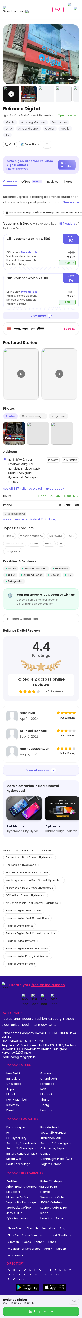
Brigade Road (49, 1127)
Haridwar (46, 1110)
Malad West (14, 1159)
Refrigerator (13, 551)
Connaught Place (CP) (56, 1159)
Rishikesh (12, 1105)
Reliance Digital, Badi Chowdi (24, 910)
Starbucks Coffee (18, 1208)
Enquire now (43, 1311)
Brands (51, 1242)
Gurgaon (46, 1073)
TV (61, 543)
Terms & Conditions (59, 1235)
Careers (61, 1249)
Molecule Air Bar (17, 1197)
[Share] (47, 145)
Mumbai (46, 1094)
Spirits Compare (32, 1235)
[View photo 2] (29, 94)
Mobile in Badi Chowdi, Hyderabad (27, 872)
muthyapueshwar (34, 748)
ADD (70, 262)
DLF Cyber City (16, 1138)
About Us (32, 1228)
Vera (46, 1249)
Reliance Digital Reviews (20, 941)
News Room (15, 1228)
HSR (8, 1133)
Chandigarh (48, 1079)
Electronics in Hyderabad (21, 865)
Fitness (68, 1018)
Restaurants (11, 1018)
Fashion (41, 1018)
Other (53, 1024)
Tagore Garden (51, 1164)
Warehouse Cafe (52, 1197)
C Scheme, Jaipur (52, 1148)
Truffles (11, 1181)
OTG (71, 536)
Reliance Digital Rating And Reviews (27, 956)
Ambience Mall (50, 1138)
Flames (45, 1192)
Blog (62, 1228)
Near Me (13, 1235)
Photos (10, 416)
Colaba (45, 1154)
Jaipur (10, 1089)
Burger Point (48, 1187)
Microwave (55, 536)
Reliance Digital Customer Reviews (27, 948)
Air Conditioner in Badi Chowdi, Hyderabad (32, 903)
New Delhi (13, 1073)
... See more (69, 202)
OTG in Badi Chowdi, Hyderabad (25, 895)
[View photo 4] (64, 94)
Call (73, 1301)
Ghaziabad (13, 1084)
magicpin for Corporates (24, 1249)
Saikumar (27, 713)
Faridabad (47, 1084)
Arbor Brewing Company (23, 1187)
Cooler (34, 543)
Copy (54, 460)
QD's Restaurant (17, 1218)
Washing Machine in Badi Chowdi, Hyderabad (34, 880)
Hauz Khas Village (18, 1164)
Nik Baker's (13, 1192)
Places (26, 1242)
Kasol (10, 1110)
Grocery (55, 1018)
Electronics (10, 1024)
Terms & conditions (24, 619)
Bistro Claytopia (51, 1181)
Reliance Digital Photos (19, 925)
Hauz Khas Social (51, 1218)
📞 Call (10, 144)
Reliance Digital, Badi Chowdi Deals (27, 918)
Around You (48, 1228)
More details (29, 252)
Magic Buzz (58, 416)
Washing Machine (31, 536)
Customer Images (33, 416)
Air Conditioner (15, 543)
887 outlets (67, 224)
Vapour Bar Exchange (21, 1202)
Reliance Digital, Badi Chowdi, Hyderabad (31, 933)
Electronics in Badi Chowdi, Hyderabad (29, 857)
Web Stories (16, 1255)
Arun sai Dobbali (33, 731)
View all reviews (37, 770)
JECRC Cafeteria (51, 1202)
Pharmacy (39, 1024)
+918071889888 (68, 505)
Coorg (44, 1105)
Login (58, 9)
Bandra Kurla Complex (21, 1154)
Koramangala (15, 1127)
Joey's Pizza (14, 1213)
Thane (44, 1100)
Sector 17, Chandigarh (55, 1143)
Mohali (10, 1094)
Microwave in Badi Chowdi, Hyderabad (29, 887)
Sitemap (13, 1242)
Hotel (25, 1024)
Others (18, 1279)
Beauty (27, 1018)
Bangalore (13, 1079)
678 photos (67, 79)
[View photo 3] (46, 94)
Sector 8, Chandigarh (21, 1143)
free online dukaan (48, 984)
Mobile (10, 536)
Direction (71, 460)
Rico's (44, 1213)
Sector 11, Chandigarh (21, 1148)
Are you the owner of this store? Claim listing (30, 519)
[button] (11, 94)
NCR (43, 1089)
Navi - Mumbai (16, 1100)
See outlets (66, 164)
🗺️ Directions (29, 144)
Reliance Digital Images (20, 963)
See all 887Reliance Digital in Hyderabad (33, 489)
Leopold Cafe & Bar (53, 1208)
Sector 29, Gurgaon (53, 1133)
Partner (39, 1242)
